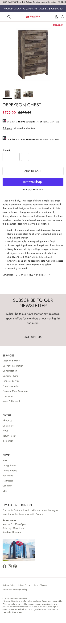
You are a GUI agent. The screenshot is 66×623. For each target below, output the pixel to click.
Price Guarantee (11, 386)
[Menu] (3, 16)
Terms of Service (11, 381)
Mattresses (8, 480)
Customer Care (10, 376)
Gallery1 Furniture (33, 2)
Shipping (7, 128)
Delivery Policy (9, 585)
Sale (5, 491)
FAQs (5, 430)
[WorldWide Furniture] (33, 17)
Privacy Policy (24, 585)
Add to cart (33, 171)
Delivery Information (13, 366)
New (5, 460)
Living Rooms (9, 465)
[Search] (10, 16)
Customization (10, 370)
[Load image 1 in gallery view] (33, 55)
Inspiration (8, 441)
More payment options (33, 189)
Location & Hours (11, 360)
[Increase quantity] (25, 157)
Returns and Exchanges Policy (15, 589)
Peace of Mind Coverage (15, 391)
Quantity (7, 150)
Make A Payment (11, 401)
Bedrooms (8, 475)
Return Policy (9, 436)
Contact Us (8, 425)
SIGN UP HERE (33, 337)
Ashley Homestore (48, 2)
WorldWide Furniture (18, 598)
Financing (8, 396)
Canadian (7, 485)
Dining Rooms (10, 470)
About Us (7, 420)
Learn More (54, 121)
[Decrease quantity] (6, 157)
